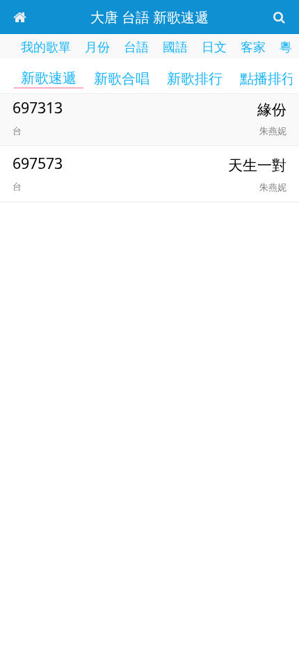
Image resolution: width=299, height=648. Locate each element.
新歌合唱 (122, 78)
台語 (136, 46)
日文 (214, 46)
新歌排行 (195, 78)
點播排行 (268, 78)
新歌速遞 (48, 78)
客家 (253, 46)
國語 (175, 46)
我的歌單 (46, 46)
